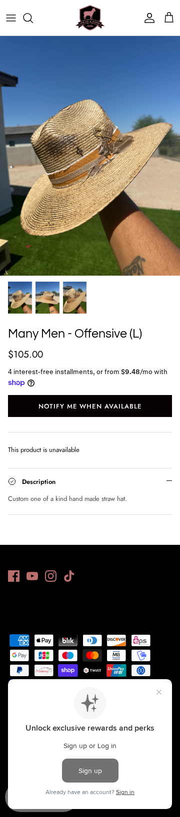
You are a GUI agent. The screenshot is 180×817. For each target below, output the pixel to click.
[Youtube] (32, 576)
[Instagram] (50, 576)
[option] (90, 156)
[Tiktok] (69, 576)
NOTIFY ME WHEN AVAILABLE (90, 406)
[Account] (147, 18)
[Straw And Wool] (90, 17)
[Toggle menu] (11, 18)
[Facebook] (14, 576)
